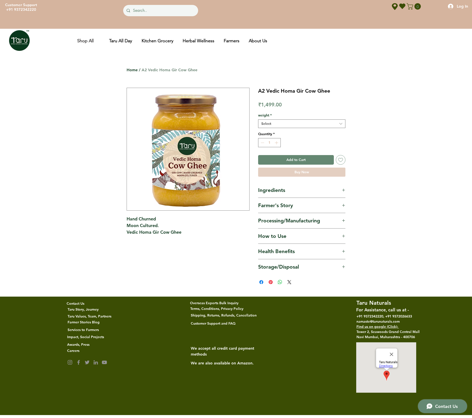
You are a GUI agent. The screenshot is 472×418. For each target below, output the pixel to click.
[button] (414, 6)
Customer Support (21, 4)
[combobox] (301, 123)
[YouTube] (104, 362)
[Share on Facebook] (261, 282)
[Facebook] (78, 362)
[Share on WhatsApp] (280, 282)
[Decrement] (262, 142)
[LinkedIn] (96, 362)
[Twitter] (87, 362)
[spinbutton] (269, 142)
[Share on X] (289, 282)
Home (132, 70)
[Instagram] (70, 362)
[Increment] (277, 142)
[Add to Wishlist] (340, 160)
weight (265, 115)
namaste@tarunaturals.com (378, 321)
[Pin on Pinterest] (271, 282)
